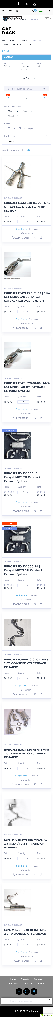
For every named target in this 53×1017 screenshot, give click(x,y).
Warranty (13, 983)
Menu (48, 18)
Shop (13, 19)
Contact (26, 983)
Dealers (40, 983)
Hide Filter (26, 78)
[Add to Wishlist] (35, 238)
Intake (5, 44)
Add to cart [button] (22, 237)
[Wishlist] (10, 11)
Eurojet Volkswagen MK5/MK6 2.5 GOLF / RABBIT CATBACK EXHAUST (25, 843)
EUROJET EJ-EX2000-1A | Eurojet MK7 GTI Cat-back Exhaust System (22, 477)
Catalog (8, 57)
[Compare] (3, 11)
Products (25, 979)
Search (50, 1001)
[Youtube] (35, 4)
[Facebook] (18, 4)
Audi (14, 128)
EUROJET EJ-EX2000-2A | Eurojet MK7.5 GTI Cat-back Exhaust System (23, 570)
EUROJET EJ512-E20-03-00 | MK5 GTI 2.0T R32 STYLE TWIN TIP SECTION (27, 206)
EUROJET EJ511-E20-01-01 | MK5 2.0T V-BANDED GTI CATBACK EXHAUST (26, 663)
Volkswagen (28, 128)
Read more (22, 327)
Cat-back (8, 198)
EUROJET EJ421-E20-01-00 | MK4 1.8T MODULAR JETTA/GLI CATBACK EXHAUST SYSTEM (27, 296)
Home (4, 19)
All (3, 40)
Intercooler (18, 44)
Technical (38, 979)
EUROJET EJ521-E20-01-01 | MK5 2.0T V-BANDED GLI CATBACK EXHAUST (26, 753)
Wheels (32, 44)
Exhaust (22, 19)
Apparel (13, 40)
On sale (10, 141)
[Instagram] (26, 4)
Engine (25, 40)
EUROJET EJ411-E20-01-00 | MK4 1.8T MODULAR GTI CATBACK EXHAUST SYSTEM (27, 387)
